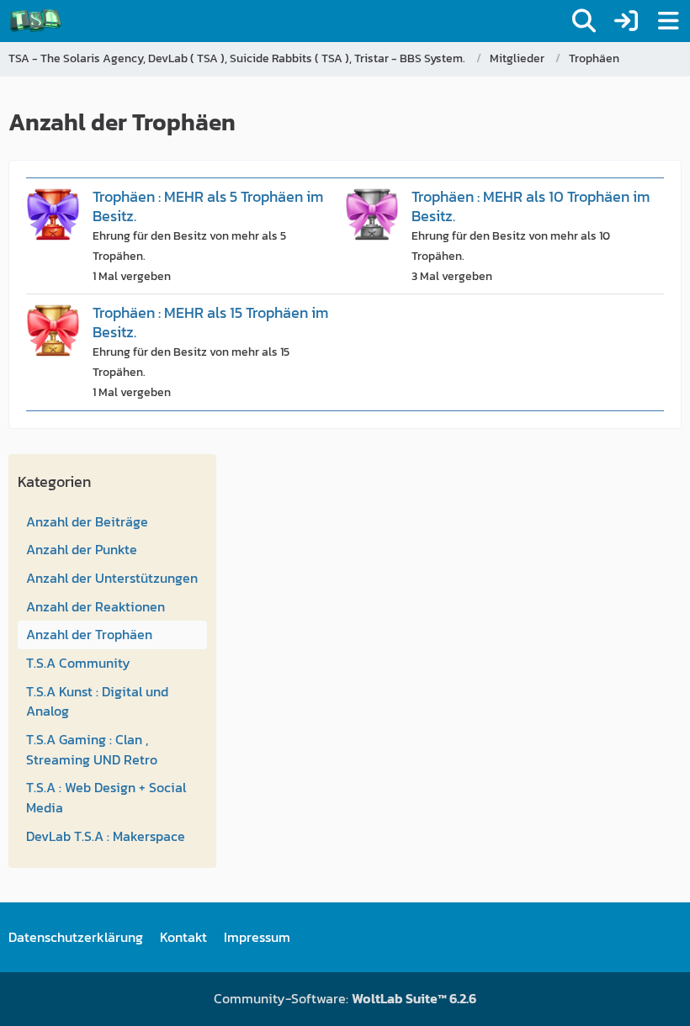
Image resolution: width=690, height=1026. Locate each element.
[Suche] (584, 21)
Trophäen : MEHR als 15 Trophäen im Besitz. (210, 322)
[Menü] (668, 21)
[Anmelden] (626, 21)
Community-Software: (345, 998)
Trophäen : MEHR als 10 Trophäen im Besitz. (530, 206)
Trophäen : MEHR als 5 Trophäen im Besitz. (208, 206)
